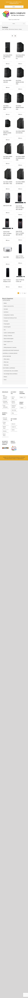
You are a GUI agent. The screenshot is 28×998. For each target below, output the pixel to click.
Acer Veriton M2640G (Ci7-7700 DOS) (7, 107)
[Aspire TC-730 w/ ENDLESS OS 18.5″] (20, 249)
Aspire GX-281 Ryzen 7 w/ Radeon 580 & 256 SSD (7, 233)
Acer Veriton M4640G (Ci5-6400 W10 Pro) (7, 132)
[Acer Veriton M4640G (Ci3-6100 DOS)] (20, 97)
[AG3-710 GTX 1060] (7, 197)
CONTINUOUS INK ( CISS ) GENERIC (11, 370)
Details (8, 63)
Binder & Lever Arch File (9, 306)
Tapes (5, 344)
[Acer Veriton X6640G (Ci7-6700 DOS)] (20, 174)
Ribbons (5, 376)
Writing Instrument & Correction (10, 347)
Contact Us (14, 426)
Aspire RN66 (6, 257)
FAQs (13, 413)
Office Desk (6, 365)
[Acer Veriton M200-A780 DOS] (7, 72)
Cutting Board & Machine (9, 315)
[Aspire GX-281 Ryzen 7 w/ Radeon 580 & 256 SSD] (7, 223)
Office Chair (6, 362)
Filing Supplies (7, 323)
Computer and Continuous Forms (10, 318)
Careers (13, 429)
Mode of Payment (13, 402)
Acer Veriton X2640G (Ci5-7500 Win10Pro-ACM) (20, 158)
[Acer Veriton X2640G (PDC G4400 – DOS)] (7, 174)
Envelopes (6, 321)
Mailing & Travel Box (8, 335)
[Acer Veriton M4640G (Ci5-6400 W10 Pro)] (7, 123)
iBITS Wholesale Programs (5, 397)
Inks (4, 329)
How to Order (13, 397)
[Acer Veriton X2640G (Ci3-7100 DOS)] (20, 123)
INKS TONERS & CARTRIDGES (9, 368)
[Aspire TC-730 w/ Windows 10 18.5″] (7, 272)
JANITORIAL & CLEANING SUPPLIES (10, 353)
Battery (5, 303)
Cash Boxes (6, 312)
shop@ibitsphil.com (14, 3)
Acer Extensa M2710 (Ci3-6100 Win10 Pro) (7, 56)
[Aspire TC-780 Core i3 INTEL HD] (20, 272)
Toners (5, 379)
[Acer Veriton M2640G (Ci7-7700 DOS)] (7, 97)
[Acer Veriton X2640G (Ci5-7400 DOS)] (7, 148)
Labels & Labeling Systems (9, 332)
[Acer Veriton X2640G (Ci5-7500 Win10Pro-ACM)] (20, 148)
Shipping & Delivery (14, 406)
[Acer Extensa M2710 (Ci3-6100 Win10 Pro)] (7, 47)
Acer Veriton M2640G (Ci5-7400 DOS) (20, 82)
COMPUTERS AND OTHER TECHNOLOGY (11, 350)
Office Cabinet (6, 359)
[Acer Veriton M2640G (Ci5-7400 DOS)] (20, 72)
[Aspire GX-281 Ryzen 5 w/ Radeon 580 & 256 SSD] (20, 198)
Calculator (6, 309)
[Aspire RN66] (7, 249)
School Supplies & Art (8, 341)
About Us (13, 424)
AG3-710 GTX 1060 (7, 205)
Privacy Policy (4, 423)
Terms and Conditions (5, 418)
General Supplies (7, 326)
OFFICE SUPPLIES (6, 300)
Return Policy (4, 434)
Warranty (4, 431)
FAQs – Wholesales (5, 406)
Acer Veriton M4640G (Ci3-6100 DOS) (20, 107)
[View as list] (15, 35)
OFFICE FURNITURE (7, 356)
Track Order (14, 410)
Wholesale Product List (5, 402)
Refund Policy (4, 427)
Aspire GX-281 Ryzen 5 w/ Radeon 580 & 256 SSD (20, 207)
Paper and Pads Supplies (8, 338)
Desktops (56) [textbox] (23, 397)
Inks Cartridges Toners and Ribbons (10, 373)
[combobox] (22, 397)
